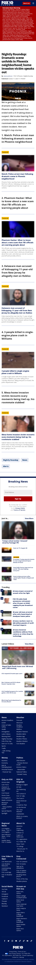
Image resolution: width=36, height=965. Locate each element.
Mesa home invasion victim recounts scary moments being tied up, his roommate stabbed (18, 437)
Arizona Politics (21, 767)
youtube (16, 940)
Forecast (19, 720)
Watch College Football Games (21, 897)
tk (20, 940)
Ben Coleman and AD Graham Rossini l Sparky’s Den (11, 683)
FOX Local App (6, 872)
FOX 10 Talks (20, 796)
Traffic (4, 748)
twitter (8, 940)
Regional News (6, 824)
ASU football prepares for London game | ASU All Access (12, 692)
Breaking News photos (21, 875)
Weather (20, 717)
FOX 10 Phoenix (18, 76)
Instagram (5, 894)
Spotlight (4, 813)
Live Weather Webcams (6, 865)
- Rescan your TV (21, 849)
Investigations (6, 798)
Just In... (5, 518)
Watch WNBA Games (20, 925)
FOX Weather (20, 744)
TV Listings (19, 846)
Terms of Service (19, 510)
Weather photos (21, 881)
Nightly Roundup (28, 76)
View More (29, 518)
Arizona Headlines (7, 720)
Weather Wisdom (22, 741)
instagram (12, 940)
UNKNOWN (20, 814)
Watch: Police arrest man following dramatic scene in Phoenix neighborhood (17, 176)
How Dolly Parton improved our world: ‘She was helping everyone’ (23, 569)
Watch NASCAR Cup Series (21, 905)
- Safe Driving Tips (6, 751)
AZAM (4, 723)
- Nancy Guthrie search (7, 807)
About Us (20, 823)
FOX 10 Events (21, 864)
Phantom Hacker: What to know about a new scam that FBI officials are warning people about (17, 242)
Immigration (6, 732)
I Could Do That (21, 805)
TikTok (4, 892)
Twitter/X (5, 899)
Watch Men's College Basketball (20, 914)
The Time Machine (19, 810)
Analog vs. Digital (22, 785)
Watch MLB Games (20, 901)
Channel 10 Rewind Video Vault (6, 789)
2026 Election (20, 760)
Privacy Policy (20, 508)
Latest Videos (8, 644)
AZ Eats (18, 787)
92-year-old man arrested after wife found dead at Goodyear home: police (22, 614)
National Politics (21, 772)
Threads (4, 901)
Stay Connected (21, 857)
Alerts (5, 466)
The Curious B (21, 794)
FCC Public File (21, 842)
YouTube (4, 889)
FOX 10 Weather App (7, 875)
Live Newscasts (7, 861)
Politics (19, 757)
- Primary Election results (22, 764)
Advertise (19, 826)
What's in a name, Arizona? (22, 817)
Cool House (5, 793)
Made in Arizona (7, 800)
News (24, 460)
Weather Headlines (19, 726)
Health (4, 729)
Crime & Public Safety (6, 726)
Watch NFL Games (20, 892)
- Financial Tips (6, 772)
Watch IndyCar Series (21, 909)
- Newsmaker (20, 769)
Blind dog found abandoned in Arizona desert (11, 701)
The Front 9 (20, 798)
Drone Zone (6, 795)
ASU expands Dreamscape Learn (12, 673)
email (27, 940)
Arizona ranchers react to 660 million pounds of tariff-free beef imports (23, 623)
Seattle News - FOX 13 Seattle (6, 841)
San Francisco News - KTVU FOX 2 (6, 836)
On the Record (21, 807)
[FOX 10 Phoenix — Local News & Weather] (7, 3)
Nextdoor (5, 906)
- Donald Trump (21, 774)
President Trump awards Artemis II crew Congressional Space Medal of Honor (23, 560)
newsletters (31, 940)
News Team (20, 844)
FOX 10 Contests (21, 861)
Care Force (5, 785)
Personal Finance (7, 769)
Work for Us (20, 851)
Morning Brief (6, 736)
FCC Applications (21, 839)
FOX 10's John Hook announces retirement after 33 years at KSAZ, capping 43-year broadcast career (23, 603)
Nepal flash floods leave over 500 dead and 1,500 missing (17, 667)
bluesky (23, 940)
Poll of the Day (6, 741)
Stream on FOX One (21, 887)
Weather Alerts (21, 734)
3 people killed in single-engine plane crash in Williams (15, 372)
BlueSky (4, 904)
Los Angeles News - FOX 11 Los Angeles (6, 830)
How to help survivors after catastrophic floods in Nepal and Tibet (23, 577)
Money (5, 757)
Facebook (5, 896)
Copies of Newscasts (20, 836)
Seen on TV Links (7, 744)
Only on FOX (7, 779)
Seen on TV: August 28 (20, 548)
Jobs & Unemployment (7, 766)
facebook (4, 940)
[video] (18, 655)
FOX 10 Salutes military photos (21, 871)
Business (4, 760)
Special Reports (7, 811)
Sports (4, 746)
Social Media (7, 886)
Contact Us (20, 833)
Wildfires (19, 729)
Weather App (20, 736)
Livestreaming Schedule (6, 869)
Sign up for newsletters (20, 867)
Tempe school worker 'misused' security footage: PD (15, 542)
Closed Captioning (19, 829)
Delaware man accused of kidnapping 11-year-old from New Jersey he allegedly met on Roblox (17, 310)
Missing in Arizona (5, 803)
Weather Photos (21, 739)
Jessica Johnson (8, 76)
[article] (18, 163)
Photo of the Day (22, 879)
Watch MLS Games (20, 929)
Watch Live (26, 3)
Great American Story (21, 802)
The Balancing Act (21, 790)
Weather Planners (22, 732)
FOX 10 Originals (20, 780)
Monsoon (19, 723)
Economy (5, 763)
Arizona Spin (6, 782)
